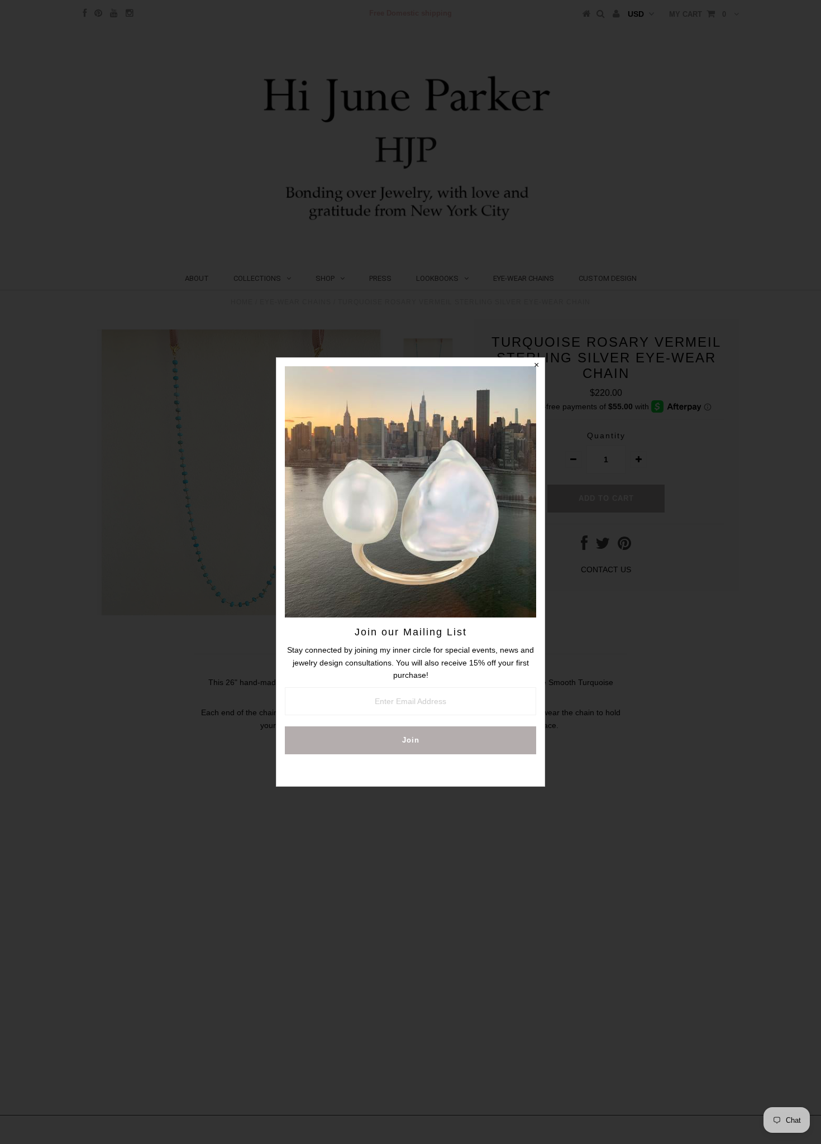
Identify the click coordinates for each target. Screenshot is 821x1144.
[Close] (536, 366)
